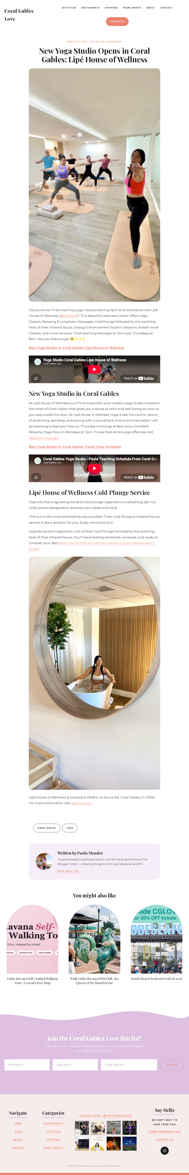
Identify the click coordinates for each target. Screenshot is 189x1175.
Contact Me (164, 1139)
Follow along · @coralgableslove (106, 1115)
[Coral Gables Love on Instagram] (165, 1151)
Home (18, 1123)
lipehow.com (81, 803)
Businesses (114, 41)
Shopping (111, 7)
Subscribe (117, 21)
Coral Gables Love (18, 15)
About (151, 7)
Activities (69, 7)
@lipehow (69, 316)
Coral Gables (46, 828)
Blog (18, 1131)
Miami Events (132, 7)
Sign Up (172, 1064)
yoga (69, 828)
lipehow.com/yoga (43, 438)
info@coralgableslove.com (165, 1131)
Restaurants (91, 7)
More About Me (68, 871)
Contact (166, 7)
